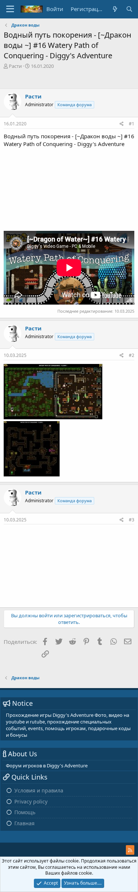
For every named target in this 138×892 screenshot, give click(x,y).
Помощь (24, 812)
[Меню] (10, 9)
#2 (131, 355)
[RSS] (130, 850)
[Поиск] (129, 9)
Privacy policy (30, 801)
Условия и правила (38, 790)
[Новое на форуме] (114, 9)
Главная (24, 823)
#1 (131, 124)
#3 (131, 520)
